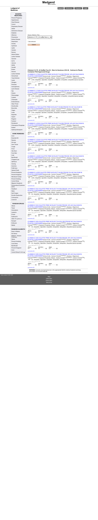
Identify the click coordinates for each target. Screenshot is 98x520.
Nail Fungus (14, 193)
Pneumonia (14, 37)
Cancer (13, 24)
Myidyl (13, 225)
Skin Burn (14, 151)
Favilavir (13, 121)
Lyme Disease (15, 88)
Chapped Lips (15, 159)
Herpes (13, 93)
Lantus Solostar (15, 56)
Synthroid (14, 45)
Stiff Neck (14, 161)
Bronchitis (14, 108)
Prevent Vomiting (16, 179)
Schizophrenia (15, 86)
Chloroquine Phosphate (17, 125)
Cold (12, 155)
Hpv (12, 91)
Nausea (13, 140)
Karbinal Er (14, 216)
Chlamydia (14, 99)
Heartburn (14, 189)
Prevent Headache (16, 172)
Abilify (13, 65)
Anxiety (13, 43)
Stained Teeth (15, 170)
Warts (13, 191)
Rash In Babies (15, 231)
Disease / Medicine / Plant (33, 34)
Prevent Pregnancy (16, 18)
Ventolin (13, 50)
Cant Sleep (14, 243)
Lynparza (13, 212)
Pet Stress (14, 233)
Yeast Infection (15, 78)
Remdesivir (14, 123)
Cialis (13, 112)
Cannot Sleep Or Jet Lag (18, 252)
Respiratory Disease (17, 26)
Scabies (13, 97)
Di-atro (13, 214)
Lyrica (13, 61)
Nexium (13, 52)
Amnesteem (14, 210)
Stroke (13, 28)
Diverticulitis (14, 106)
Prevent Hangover (16, 174)
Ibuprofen (14, 114)
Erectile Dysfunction (16, 195)
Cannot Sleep (15, 181)
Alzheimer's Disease (17, 30)
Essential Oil (14, 138)
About (49, 276)
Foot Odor (14, 153)
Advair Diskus (15, 54)
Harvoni (13, 71)
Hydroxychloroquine (16, 129)
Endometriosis (15, 101)
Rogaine (13, 119)
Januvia (13, 63)
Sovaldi (13, 67)
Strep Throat (14, 104)
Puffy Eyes (14, 168)
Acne (12, 136)
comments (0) (31, 87)
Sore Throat (14, 144)
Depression (14, 41)
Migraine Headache (16, 183)
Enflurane (14, 223)
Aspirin (13, 116)
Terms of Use (49, 282)
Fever (13, 148)
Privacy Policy (49, 280)
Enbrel (13, 69)
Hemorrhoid (14, 76)
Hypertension (15, 20)
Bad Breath (14, 157)
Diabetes (13, 33)
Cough (13, 146)
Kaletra (13, 127)
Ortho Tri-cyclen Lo (16, 218)
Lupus (13, 80)
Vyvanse (13, 58)
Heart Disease (15, 22)
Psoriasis (14, 84)
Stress (13, 239)
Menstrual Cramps (16, 176)
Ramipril (13, 221)
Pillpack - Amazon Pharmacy (16, 236)
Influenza (13, 35)
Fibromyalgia (15, 95)
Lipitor (13, 48)
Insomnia (13, 166)
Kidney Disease (15, 39)
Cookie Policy (49, 278)
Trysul (13, 208)
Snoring (13, 164)
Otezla (13, 206)
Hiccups (13, 142)
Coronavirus (14, 197)
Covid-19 (13, 199)
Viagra (13, 110)
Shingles (13, 82)
